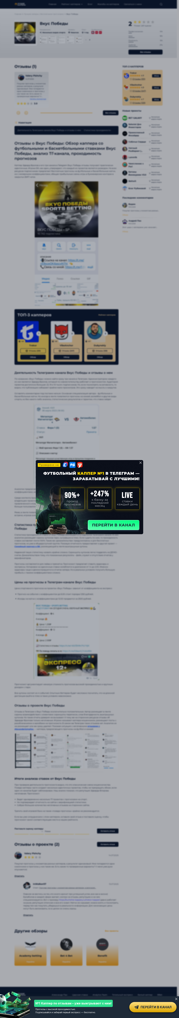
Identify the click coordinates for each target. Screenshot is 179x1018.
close (140, 462)
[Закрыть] (176, 998)
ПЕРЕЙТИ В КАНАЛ (113, 525)
